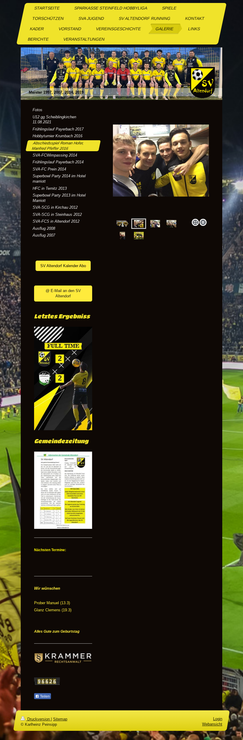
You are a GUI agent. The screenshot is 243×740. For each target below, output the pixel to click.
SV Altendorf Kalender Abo (63, 266)
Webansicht (212, 724)
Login (217, 719)
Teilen (44, 696)
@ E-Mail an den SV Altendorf (63, 293)
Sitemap (60, 719)
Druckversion (38, 719)
